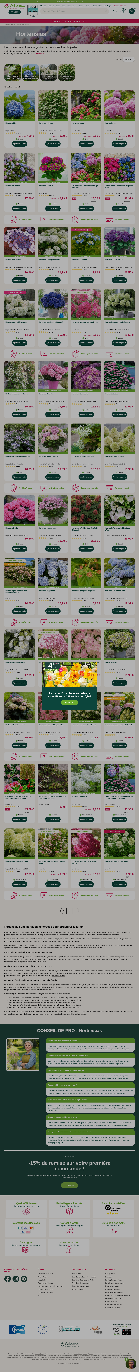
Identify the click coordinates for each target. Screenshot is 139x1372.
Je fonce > (69, 702)
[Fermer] (93, 665)
